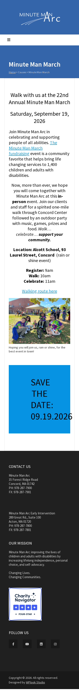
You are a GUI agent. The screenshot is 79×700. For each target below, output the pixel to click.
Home (12, 72)
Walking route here (39, 291)
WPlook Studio (35, 682)
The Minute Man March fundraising (33, 148)
